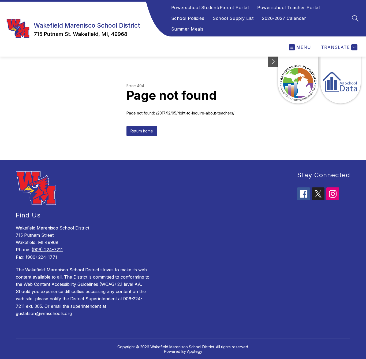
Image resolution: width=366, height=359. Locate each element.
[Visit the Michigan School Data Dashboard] (340, 80)
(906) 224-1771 (41, 257)
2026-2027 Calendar (284, 18)
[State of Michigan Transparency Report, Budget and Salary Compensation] (298, 80)
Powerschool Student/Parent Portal (210, 7)
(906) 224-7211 (47, 249)
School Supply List (233, 18)
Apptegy (194, 351)
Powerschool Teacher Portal (288, 7)
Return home (141, 131)
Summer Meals (187, 29)
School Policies (187, 18)
